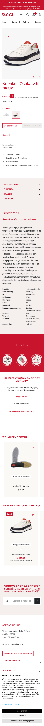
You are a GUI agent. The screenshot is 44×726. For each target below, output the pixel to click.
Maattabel (6, 135)
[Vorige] (33, 76)
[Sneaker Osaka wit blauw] (21, 53)
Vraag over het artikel (22, 411)
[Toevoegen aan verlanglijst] (7, 37)
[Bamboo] (22, 360)
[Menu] (21, 14)
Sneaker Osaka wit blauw (21, 555)
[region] (22, 53)
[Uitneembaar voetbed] (36, 360)
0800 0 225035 (22, 397)
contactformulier (17, 644)
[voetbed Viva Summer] (21, 457)
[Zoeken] (27, 14)
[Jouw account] (33, 14)
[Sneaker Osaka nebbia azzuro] (6, 115)
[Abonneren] (37, 601)
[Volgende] (39, 76)
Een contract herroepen (18, 653)
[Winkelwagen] (39, 14)
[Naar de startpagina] (8, 14)
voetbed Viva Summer (21, 486)
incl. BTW (7, 101)
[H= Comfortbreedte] (7, 360)
